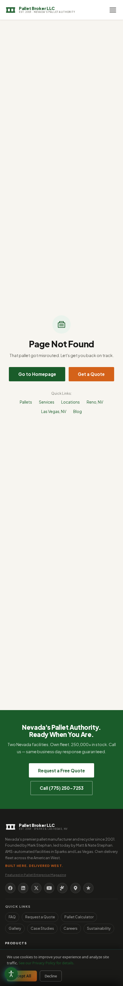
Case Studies (42, 928)
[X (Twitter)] (36, 888)
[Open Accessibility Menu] (11, 973)
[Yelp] (62, 888)
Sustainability (99, 928)
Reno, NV (95, 402)
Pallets (26, 402)
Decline (51, 976)
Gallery (15, 928)
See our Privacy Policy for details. (46, 962)
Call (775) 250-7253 (62, 788)
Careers (71, 928)
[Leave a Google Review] (88, 888)
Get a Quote (91, 374)
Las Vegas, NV (53, 411)
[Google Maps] (75, 888)
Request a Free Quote (61, 770)
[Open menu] (113, 10)
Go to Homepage (37, 374)
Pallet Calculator (79, 917)
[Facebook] (10, 888)
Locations (70, 402)
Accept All (22, 976)
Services (46, 402)
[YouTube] (49, 888)
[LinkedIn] (23, 888)
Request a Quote (40, 917)
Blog (77, 411)
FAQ (12, 917)
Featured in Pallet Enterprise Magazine (35, 875)
